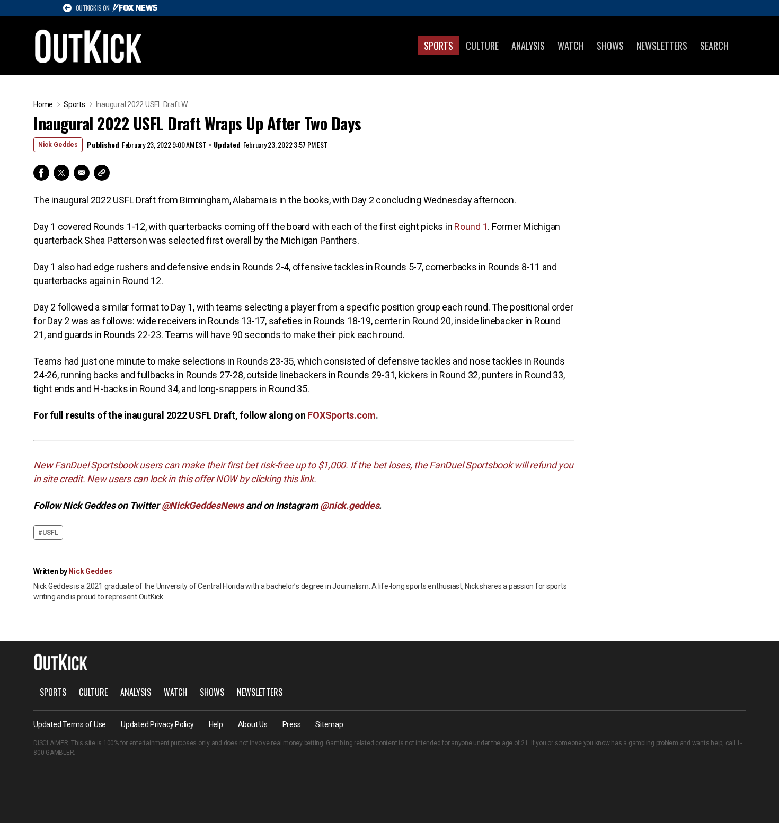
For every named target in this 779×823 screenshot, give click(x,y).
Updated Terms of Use (69, 724)
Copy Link (102, 173)
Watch (570, 45)
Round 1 (471, 226)
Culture (482, 45)
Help (216, 724)
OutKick (88, 46)
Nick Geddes (58, 144)
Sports (438, 45)
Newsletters (661, 45)
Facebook (41, 173)
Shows (610, 45)
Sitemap (329, 724)
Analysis (528, 45)
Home (43, 104)
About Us (253, 724)
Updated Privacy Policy (157, 724)
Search (714, 45)
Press (291, 724)
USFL (50, 532)
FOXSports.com (341, 415)
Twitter (61, 173)
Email (82, 173)
